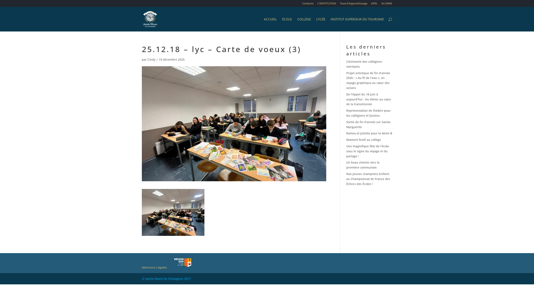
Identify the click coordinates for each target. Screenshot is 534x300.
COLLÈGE (304, 19)
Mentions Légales (154, 267)
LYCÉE (320, 19)
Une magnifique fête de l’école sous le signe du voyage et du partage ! (367, 151)
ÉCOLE (287, 19)
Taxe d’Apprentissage (353, 3)
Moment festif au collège (363, 140)
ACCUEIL (270, 19)
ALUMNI (386, 3)
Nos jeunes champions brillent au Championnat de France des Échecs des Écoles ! (368, 179)
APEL (374, 3)
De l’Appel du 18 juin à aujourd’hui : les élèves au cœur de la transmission (368, 99)
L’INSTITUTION (326, 3)
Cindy (151, 59)
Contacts (308, 3)
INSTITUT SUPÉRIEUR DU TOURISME (357, 19)
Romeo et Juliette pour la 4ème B (369, 133)
